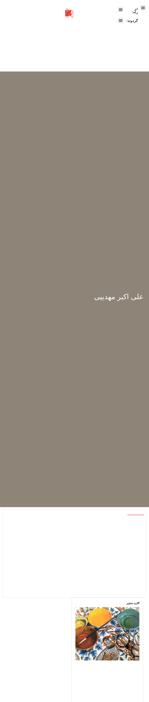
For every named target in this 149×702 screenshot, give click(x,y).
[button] (143, 8)
